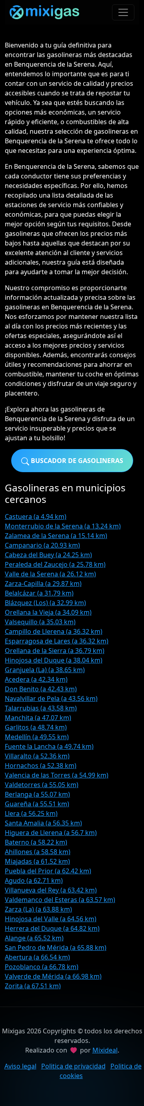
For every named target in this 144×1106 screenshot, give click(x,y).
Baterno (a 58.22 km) (36, 842)
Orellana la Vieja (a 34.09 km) (48, 612)
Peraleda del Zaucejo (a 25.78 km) (55, 564)
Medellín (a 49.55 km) (37, 736)
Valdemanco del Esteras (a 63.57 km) (60, 899)
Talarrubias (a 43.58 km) (41, 708)
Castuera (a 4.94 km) (35, 516)
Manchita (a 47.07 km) (38, 717)
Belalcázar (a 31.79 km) (39, 593)
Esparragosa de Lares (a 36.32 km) (56, 641)
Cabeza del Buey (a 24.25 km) (48, 554)
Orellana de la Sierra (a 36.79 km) (54, 650)
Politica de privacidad (73, 1066)
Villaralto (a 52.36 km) (37, 756)
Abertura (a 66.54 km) (37, 957)
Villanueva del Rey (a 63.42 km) (51, 890)
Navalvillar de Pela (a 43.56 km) (51, 698)
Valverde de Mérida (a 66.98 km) (53, 976)
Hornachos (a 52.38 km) (40, 765)
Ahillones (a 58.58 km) (37, 851)
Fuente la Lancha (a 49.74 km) (49, 746)
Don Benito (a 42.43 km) (41, 689)
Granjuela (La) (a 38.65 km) (45, 669)
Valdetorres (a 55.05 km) (41, 784)
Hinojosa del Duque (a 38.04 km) (53, 660)
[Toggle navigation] (123, 12)
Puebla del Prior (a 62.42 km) (48, 871)
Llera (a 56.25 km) (31, 813)
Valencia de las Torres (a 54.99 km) (56, 775)
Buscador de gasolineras (76, 460)
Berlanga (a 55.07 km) (37, 794)
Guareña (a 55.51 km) (37, 803)
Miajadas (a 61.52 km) (37, 861)
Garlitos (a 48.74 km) (36, 727)
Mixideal (105, 1050)
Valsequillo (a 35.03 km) (40, 621)
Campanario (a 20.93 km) (42, 545)
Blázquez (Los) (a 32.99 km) (45, 602)
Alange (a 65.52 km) (34, 938)
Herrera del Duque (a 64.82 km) (52, 928)
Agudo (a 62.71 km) (34, 880)
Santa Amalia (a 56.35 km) (43, 823)
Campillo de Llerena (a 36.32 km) (53, 631)
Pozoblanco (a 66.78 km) (41, 966)
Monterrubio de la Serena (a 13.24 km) (63, 526)
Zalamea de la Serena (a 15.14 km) (56, 535)
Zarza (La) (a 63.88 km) (38, 909)
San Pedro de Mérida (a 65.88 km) (55, 947)
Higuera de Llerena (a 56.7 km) (51, 832)
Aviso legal (20, 1066)
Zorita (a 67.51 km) (33, 985)
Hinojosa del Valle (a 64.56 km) (50, 918)
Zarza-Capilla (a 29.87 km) (43, 583)
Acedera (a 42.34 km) (36, 679)
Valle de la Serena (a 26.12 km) (50, 574)
